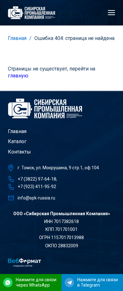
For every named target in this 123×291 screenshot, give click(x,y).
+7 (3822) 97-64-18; (37, 179)
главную (18, 76)
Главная (17, 38)
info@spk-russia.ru (36, 197)
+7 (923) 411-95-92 (37, 186)
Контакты (19, 152)
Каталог (17, 141)
